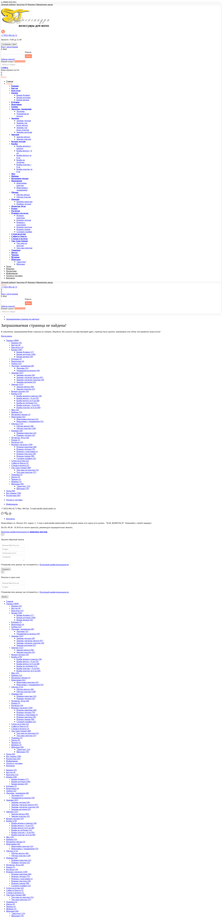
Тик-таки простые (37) (26, 472)
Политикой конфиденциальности (54, 564)
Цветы (14, 252)
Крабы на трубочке (20, 161)
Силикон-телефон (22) (26, 458)
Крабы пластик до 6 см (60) (28, 407)
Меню (3, 77)
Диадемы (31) (22, 368)
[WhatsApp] (10, 514)
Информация (12, 273)
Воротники (16, 104)
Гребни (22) (16, 363)
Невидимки (16, 181)
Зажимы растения (24, 132)
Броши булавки (23, 95)
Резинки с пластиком (21, 223)
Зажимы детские (23, 121)
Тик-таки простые (24, 248)
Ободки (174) (17, 424)
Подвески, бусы (18, 206)
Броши (14, 93)
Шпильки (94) (17, 484)
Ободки (14, 192)
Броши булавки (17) (25, 352)
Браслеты (16, 90)
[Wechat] (6, 514)
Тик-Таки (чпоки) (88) (21, 468)
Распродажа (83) (13, 495)
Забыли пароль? (8, 59)
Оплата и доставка (14, 276)
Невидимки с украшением (22, 189)
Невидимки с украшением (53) (29, 421)
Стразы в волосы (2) (20, 465)
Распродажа (11, 271)
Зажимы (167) (17, 373)
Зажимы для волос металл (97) (29, 377)
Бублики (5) (16, 359)
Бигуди (14, 88)
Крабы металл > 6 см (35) (27, 398)
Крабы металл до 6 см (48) (27, 400)
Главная (9, 81)
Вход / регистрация (9, 47)
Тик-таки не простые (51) (27, 470)
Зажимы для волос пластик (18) (30, 380)
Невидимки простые (21, 184)
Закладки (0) (21, 4)
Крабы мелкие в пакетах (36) (29, 396)
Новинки (10, 269)
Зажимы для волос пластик (22, 128)
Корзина (31, 4)
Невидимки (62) (18, 417)
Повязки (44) (17, 431)
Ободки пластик (23, 197)
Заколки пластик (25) (25, 389)
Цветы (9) (15, 477)
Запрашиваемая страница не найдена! (22, 319)
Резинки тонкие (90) (25, 456)
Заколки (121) (17, 384)
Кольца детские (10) (20, 391)
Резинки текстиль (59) (26, 454)
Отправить (6, 569)
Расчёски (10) (17, 442)
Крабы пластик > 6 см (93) (28, 405)
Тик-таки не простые (21, 244)
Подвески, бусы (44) (20, 437)
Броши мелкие (22, 100)
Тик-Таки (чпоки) (19, 241)
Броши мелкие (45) (24, 357)
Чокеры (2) (16, 479)
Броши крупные (23, 97)
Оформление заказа (44, 4)
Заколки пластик (23, 139)
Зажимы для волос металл (22, 124)
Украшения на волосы (22, 115)
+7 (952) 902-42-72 (9, 35)
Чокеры (15, 255)
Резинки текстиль (24, 227)
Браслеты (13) (17, 347)
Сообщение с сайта (9, 44)
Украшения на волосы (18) (28, 370)
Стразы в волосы (19, 239)
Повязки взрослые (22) (26, 433)
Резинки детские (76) (25, 449)
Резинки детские (23, 220)
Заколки (15, 134)
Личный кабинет (8, 4)
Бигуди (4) (15, 345)
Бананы (15, 86)
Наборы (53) (16, 412)
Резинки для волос (20, 213)
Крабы (14, 144)
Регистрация (19, 61)
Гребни (14, 107)
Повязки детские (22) (25, 435)
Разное (14, 208)
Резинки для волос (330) (22, 444)
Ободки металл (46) (25, 426)
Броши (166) (16, 350)
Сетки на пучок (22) (20, 461)
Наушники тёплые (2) (20, 414)
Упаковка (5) (16, 475)
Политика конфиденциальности (15, 532)
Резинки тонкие (23, 229)
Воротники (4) (17, 361)
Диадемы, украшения (21, 109)
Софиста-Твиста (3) (19, 463)
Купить (4, 597)
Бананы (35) (16, 343)
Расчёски (15, 211)
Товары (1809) (12, 340)
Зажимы (15, 118)
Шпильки (15, 259)
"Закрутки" (21, 262)
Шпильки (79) (22, 488)
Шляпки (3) (16, 481)
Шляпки (15, 257)
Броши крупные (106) (25, 354)
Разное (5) (15, 440)
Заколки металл (23, 137)
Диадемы (20, 111)
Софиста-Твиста (19, 236)
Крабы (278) (16, 394)
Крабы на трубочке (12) (26, 403)
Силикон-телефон (24, 232)
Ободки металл (23, 195)
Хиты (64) (10, 491)
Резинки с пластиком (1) (27, 451)
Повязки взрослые (24, 202)
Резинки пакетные (20, 216)
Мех (13, 174)
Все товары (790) (13, 493)
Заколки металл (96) (25, 387)
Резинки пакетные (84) (26, 447)
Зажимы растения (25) (26, 382)
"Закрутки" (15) (23, 486)
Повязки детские (23, 204)
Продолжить (6, 336)
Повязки (15, 199)
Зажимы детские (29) (25, 375)
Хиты (8, 266)
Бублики (15, 102)
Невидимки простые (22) (27, 419)
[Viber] (2, 514)
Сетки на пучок (18, 234)
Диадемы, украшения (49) (22, 366)
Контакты (10, 278)
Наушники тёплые (20, 178)
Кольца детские (18, 141)
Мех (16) (15, 410)
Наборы (15, 176)
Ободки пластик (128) (26, 428)
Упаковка (15, 250)
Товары (9, 84)
